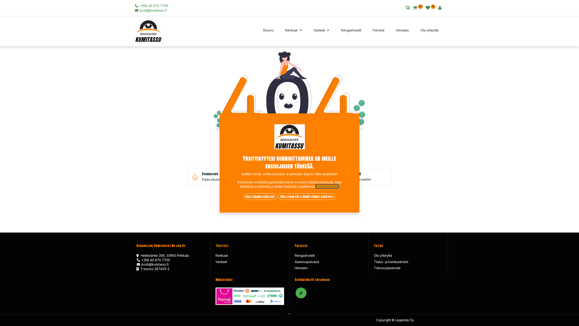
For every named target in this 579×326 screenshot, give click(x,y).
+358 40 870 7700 (153, 6)
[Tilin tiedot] (439, 8)
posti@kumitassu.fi (153, 10)
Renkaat (222, 255)
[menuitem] (268, 31)
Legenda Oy (404, 320)
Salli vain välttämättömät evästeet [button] (307, 196)
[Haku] (408, 8)
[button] (289, 314)
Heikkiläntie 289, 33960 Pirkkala (165, 255)
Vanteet (221, 262)
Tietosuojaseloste (387, 268)
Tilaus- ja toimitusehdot (391, 262)
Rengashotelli (305, 255)
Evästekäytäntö (327, 186)
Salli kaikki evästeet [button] (260, 196)
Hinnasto (301, 268)
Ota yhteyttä (383, 255)
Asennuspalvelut (307, 262)
